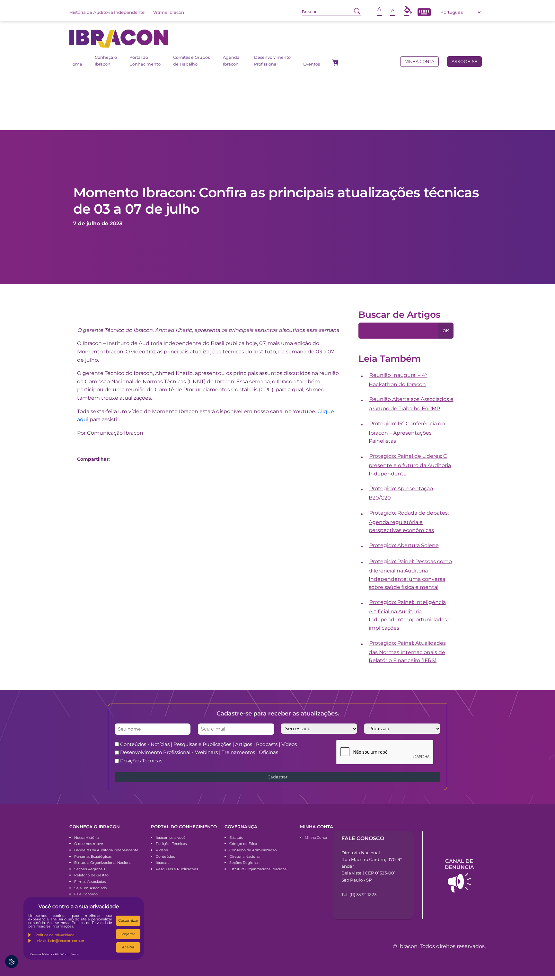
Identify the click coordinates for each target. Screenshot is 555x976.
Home (75, 64)
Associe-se (464, 61)
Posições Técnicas (141, 761)
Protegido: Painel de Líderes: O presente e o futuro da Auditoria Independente (410, 465)
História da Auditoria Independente (107, 12)
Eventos (311, 64)
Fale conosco (362, 838)
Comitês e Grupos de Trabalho (191, 60)
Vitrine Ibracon (168, 12)
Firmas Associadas (90, 881)
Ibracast (162, 862)
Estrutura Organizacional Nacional (103, 862)
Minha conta (419, 61)
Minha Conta (316, 837)
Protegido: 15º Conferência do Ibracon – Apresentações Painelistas (407, 432)
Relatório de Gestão (91, 875)
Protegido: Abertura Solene (404, 545)
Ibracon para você (171, 837)
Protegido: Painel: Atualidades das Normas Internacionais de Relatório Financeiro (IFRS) (407, 652)
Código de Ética (243, 843)
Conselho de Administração (253, 850)
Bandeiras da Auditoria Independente (106, 850)
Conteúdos (165, 856)
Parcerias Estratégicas (92, 856)
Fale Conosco (86, 894)
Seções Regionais (89, 869)
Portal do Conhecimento (145, 60)
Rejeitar (128, 934)
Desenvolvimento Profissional (272, 60)
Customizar (128, 920)
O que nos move (88, 843)
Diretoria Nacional (244, 856)
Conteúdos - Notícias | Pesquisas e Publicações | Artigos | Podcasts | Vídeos (208, 744)
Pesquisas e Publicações (177, 869)
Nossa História (86, 837)
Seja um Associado (90, 888)
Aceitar (128, 947)
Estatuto (236, 837)
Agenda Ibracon (231, 60)
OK (446, 330)
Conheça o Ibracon (106, 60)
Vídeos (162, 850)
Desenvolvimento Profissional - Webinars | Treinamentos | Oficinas (199, 752)
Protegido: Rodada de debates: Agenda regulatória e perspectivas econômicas (409, 522)
